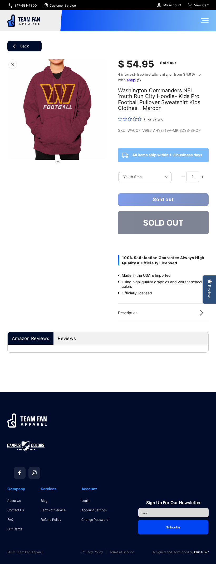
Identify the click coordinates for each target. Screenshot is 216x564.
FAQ (10, 519)
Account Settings (94, 510)
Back (24, 46)
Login (85, 500)
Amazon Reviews (30, 338)
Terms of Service (53, 510)
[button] (163, 313)
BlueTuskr (201, 552)
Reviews (67, 338)
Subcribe (173, 527)
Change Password (94, 519)
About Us (14, 500)
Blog (44, 500)
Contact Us (15, 510)
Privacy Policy (92, 552)
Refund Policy (51, 519)
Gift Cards (14, 529)
